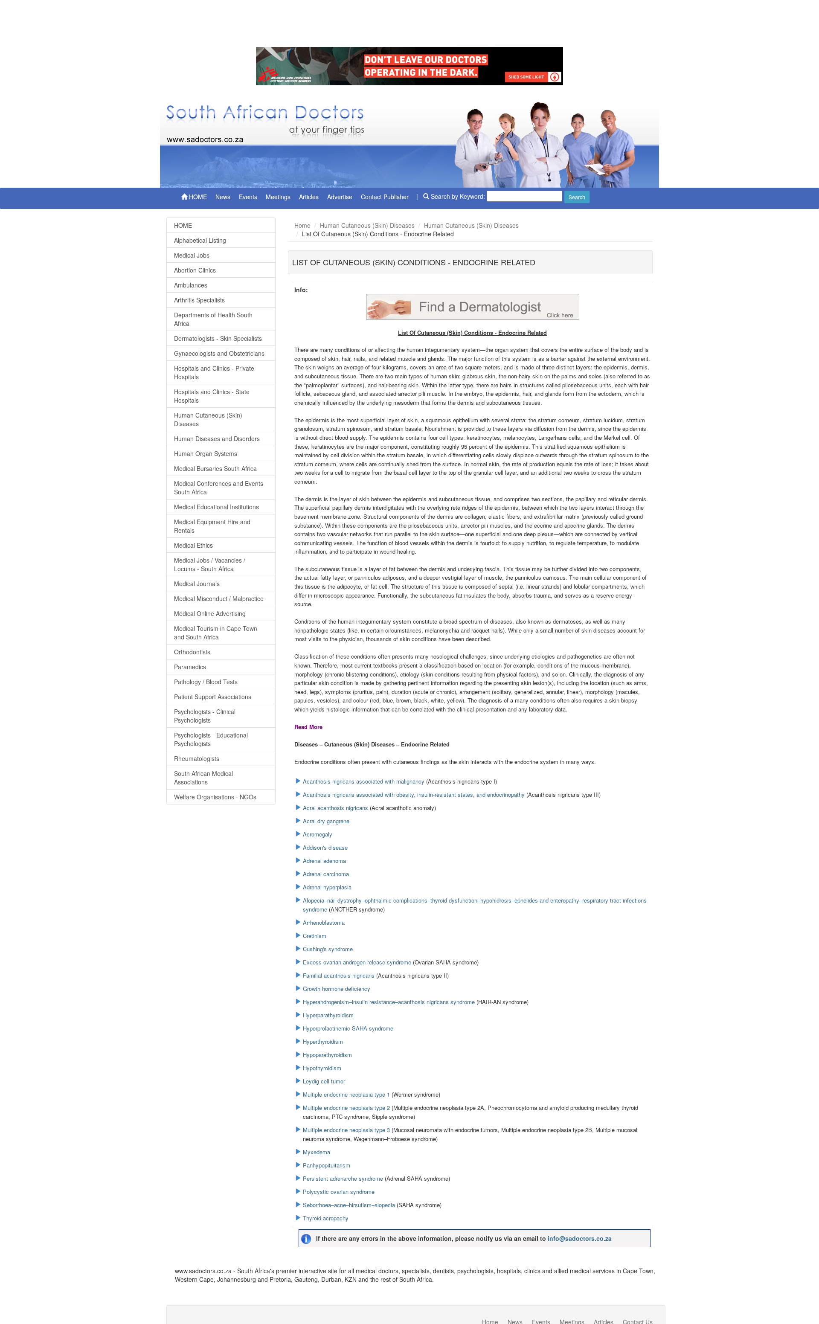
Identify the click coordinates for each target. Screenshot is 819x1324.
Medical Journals (197, 583)
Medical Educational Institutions (216, 506)
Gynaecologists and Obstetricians (219, 353)
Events (248, 196)
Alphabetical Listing (200, 240)
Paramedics (190, 666)
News (222, 196)
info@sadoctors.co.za (580, 1238)
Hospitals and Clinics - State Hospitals (212, 395)
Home (302, 225)
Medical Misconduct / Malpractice (219, 598)
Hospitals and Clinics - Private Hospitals (214, 372)
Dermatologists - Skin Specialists (218, 338)
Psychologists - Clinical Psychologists (204, 715)
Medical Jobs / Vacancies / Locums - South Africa (209, 564)
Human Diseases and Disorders (217, 438)
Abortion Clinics (195, 270)
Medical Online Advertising (210, 613)
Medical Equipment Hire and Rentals (212, 525)
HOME (197, 196)
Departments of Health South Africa (213, 319)
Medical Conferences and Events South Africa (218, 487)
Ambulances (190, 285)
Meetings (278, 196)
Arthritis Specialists (199, 300)
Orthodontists (192, 651)
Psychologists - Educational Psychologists (211, 739)
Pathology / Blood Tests (206, 681)
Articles (309, 196)
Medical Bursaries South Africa (215, 468)
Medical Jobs (191, 255)
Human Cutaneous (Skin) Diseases (208, 419)
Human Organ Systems (205, 453)
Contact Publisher (385, 196)
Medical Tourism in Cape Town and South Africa (215, 632)
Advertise (339, 196)
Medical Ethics (193, 545)
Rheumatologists (196, 758)
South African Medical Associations (203, 777)
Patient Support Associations (212, 696)
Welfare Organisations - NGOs (215, 797)
